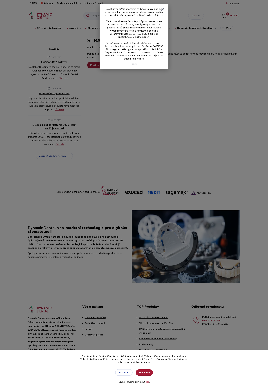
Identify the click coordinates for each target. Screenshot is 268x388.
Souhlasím (144, 372)
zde (147, 381)
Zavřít (134, 64)
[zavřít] (162, 9)
